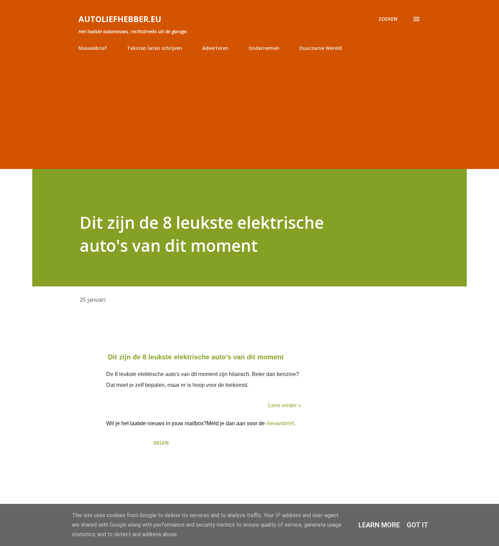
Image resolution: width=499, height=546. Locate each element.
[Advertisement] (249, 107)
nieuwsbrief (280, 423)
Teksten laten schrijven (154, 48)
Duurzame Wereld (320, 48)
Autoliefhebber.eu (119, 18)
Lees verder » (284, 405)
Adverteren (215, 48)
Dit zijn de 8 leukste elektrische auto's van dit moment (196, 357)
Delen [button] (161, 442)
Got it (417, 525)
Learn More (379, 525)
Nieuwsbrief (92, 48)
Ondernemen (263, 48)
